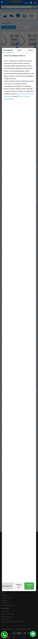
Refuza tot (19, 586)
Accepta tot (29, 586)
